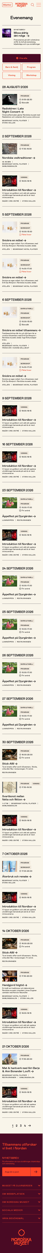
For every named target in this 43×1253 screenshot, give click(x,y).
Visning (11, 75)
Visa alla (23, 58)
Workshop (31, 75)
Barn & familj (11, 67)
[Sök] (32, 5)
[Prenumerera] (36, 1171)
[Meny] (38, 5)
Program (31, 67)
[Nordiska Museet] (21, 4)
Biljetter (7, 4)
